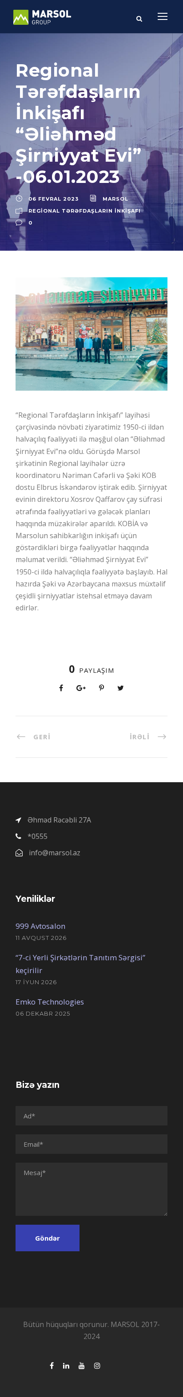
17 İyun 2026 (36, 982)
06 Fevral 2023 (53, 199)
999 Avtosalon (40, 926)
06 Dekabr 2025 (43, 1013)
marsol (115, 199)
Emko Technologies (50, 1002)
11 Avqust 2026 (41, 937)
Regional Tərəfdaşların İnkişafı (84, 211)
